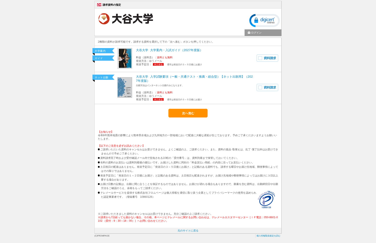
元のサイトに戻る (188, 230)
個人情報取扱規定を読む (268, 236)
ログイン (256, 32)
